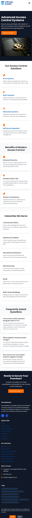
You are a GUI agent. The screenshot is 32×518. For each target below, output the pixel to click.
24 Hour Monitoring (6, 429)
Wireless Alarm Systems (8, 456)
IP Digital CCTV (5, 449)
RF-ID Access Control (7, 459)
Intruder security (24, 499)
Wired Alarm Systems (7, 454)
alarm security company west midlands (12, 491)
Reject (19, 516)
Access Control (5, 431)
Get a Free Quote (15, 391)
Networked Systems (7, 461)
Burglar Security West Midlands (10, 494)
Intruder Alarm (5, 434)
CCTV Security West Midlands (9, 499)
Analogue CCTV (5, 446)
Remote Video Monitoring (8, 451)
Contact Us (4, 439)
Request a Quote (8, 33)
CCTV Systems (5, 426)
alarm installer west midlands (9, 488)
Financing (4, 436)
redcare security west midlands (10, 502)
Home (3, 424)
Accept (13, 516)
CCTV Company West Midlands (10, 497)
